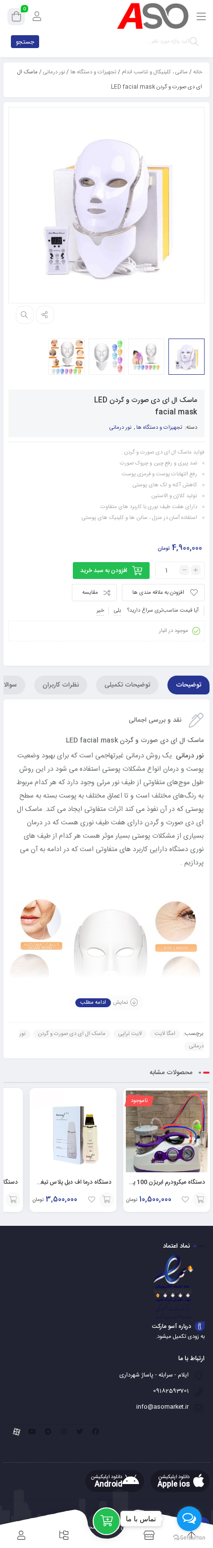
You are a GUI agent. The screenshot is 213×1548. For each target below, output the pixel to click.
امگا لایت (165, 1034)
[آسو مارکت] (152, 16)
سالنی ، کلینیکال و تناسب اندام (155, 72)
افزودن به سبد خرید (103, 570)
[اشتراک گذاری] (45, 315)
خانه (197, 72)
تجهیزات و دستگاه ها (93, 72)
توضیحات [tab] (188, 685)
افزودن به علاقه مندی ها (158, 592)
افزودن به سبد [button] (106, 1199)
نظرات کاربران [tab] (61, 685)
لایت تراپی (130, 1034)
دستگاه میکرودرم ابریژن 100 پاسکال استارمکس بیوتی (141, 1182)
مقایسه (90, 592)
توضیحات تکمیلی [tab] (127, 685)
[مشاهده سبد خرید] (16, 18)
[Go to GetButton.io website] (189, 1538)
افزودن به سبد (200, 1199)
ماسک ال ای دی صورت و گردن (72, 1034)
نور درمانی (54, 72)
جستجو (25, 42)
